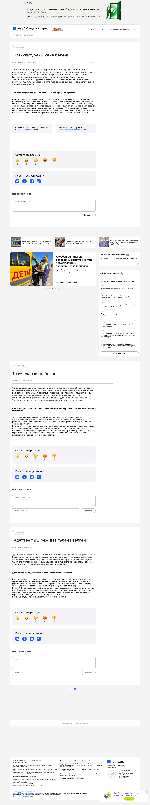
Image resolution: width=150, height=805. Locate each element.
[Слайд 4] (55, 288)
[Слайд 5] (58, 288)
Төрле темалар (82, 723)
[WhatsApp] (39, 181)
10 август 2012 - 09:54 (18, 380)
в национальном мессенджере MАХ (73, 129)
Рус (92, 29)
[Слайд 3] (52, 288)
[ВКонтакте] (17, 181)
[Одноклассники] (24, 181)
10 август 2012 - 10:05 (18, 62)
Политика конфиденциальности (24, 796)
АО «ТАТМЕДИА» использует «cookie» (26, 793)
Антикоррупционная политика (24, 792)
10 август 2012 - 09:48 (18, 547)
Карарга (129, 799)
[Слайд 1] (46, 288)
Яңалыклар (19, 532)
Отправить (88, 215)
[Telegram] (32, 181)
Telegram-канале (24, 129)
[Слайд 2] (49, 288)
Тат (102, 29)
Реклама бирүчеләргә (23, 35)
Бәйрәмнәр (19, 47)
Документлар (67, 723)
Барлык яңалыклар (119, 353)
